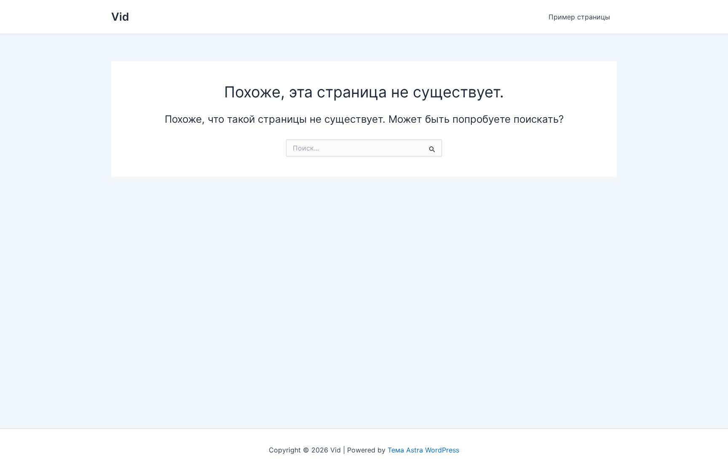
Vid (120, 16)
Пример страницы (579, 17)
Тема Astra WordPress (423, 450)
